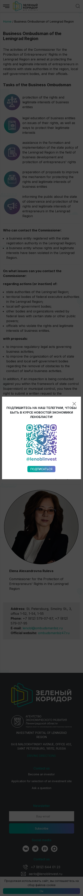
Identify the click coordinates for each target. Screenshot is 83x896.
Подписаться (41, 469)
